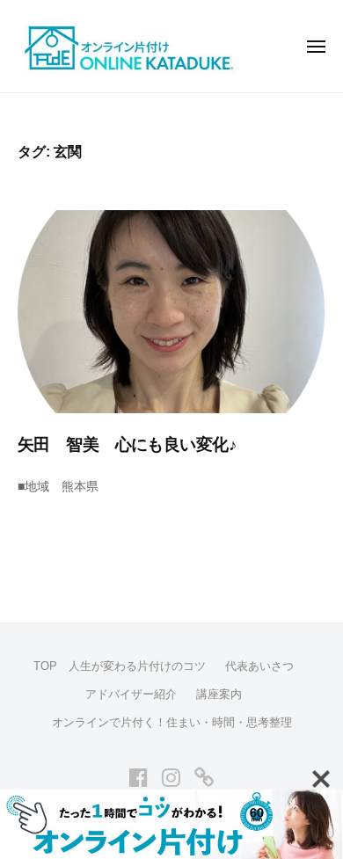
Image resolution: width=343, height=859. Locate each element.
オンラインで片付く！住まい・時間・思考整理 (172, 722)
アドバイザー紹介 (131, 694)
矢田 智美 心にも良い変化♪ (127, 444)
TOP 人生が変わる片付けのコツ (119, 666)
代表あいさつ (259, 666)
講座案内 (219, 694)
